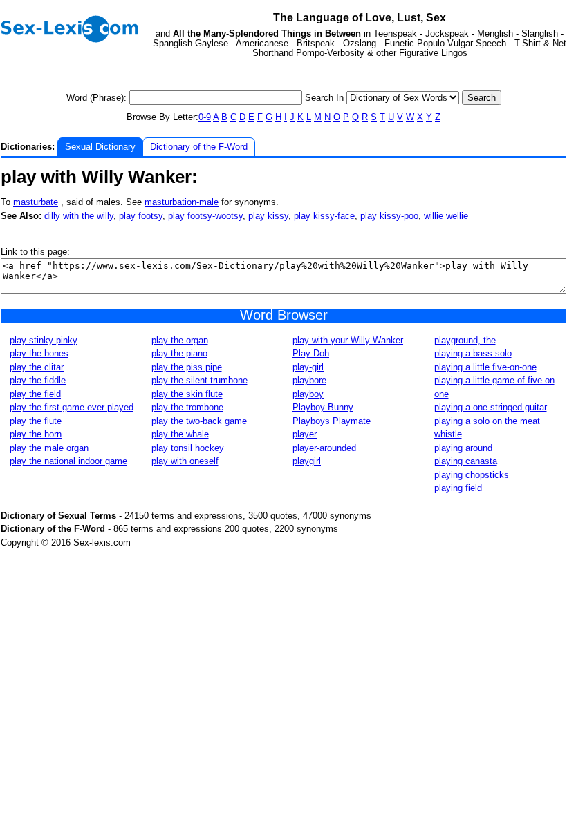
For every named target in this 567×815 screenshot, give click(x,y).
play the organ (179, 340)
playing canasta (465, 461)
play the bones (39, 353)
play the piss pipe (186, 367)
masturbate (35, 202)
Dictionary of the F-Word (199, 147)
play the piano (179, 353)
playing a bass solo (473, 353)
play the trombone (187, 407)
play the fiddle (38, 380)
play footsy (140, 216)
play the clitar (37, 367)
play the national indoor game (68, 461)
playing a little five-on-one (485, 367)
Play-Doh (310, 353)
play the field (35, 394)
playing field (458, 488)
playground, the (465, 340)
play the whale (180, 434)
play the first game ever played (71, 407)
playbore (309, 380)
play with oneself (185, 461)
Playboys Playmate (331, 421)
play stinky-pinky (43, 340)
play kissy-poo (389, 216)
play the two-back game (199, 421)
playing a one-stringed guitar (490, 407)
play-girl (308, 367)
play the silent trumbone (199, 380)
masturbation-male (182, 202)
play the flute (36, 421)
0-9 (204, 117)
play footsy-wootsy (205, 216)
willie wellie (446, 216)
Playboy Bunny (322, 407)
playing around (463, 448)
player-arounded (324, 448)
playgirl (306, 461)
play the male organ (49, 448)
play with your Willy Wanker (347, 340)
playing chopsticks (471, 475)
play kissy (268, 216)
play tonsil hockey (187, 448)
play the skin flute (187, 394)
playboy (308, 394)
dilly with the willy (78, 216)
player (304, 434)
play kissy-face (324, 216)
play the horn (36, 434)
